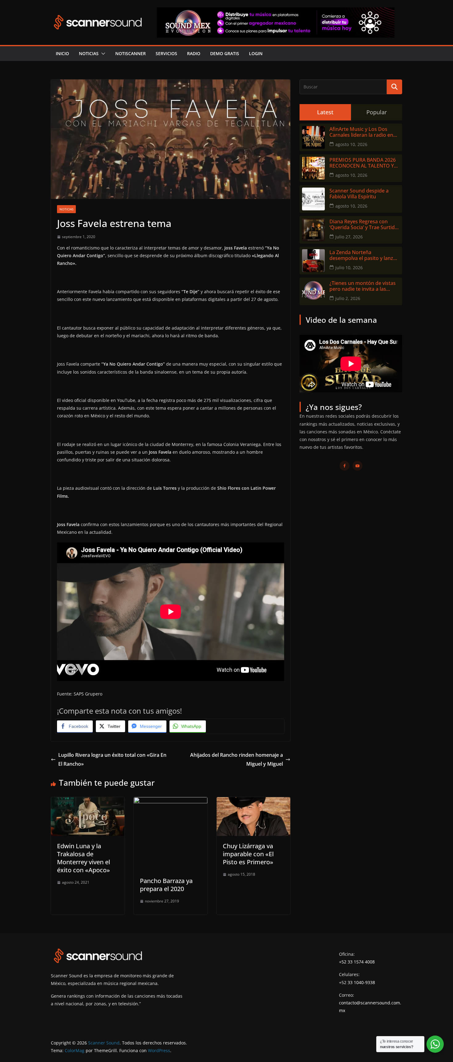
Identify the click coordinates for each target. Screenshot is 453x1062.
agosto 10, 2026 (351, 144)
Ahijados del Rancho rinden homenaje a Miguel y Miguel (236, 759)
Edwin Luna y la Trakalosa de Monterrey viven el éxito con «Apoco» (83, 858)
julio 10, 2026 (349, 267)
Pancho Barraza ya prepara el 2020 (166, 885)
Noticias (89, 53)
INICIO (62, 53)
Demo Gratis (224, 53)
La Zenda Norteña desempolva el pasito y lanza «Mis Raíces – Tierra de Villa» (362, 255)
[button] (102, 53)
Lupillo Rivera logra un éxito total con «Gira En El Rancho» (112, 759)
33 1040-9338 (361, 982)
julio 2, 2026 (347, 298)
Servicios (166, 53)
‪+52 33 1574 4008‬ (357, 962)
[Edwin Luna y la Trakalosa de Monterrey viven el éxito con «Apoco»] (87, 801)
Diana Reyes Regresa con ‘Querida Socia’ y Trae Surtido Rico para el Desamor (363, 224)
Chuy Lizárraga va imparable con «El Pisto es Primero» (248, 854)
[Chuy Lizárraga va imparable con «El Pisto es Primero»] (253, 801)
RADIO (193, 53)
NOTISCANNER (130, 53)
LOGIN (256, 53)
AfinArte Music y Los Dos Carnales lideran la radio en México (361, 132)
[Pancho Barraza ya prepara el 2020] (170, 801)
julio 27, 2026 (349, 237)
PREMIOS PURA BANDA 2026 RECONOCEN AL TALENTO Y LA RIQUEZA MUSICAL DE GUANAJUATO (362, 163)
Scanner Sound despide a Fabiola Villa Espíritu (359, 194)
